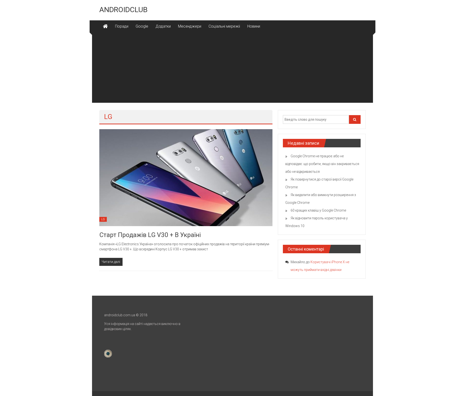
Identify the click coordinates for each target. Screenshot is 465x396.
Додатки (163, 26)
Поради (121, 26)
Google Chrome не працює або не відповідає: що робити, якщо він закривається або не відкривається (322, 164)
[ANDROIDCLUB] (105, 26)
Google (142, 26)
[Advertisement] (232, 69)
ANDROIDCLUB (123, 9)
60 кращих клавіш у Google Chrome (318, 210)
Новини (253, 26)
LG (103, 219)
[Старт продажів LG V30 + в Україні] (185, 177)
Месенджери (189, 26)
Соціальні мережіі (224, 26)
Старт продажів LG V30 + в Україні (150, 234)
